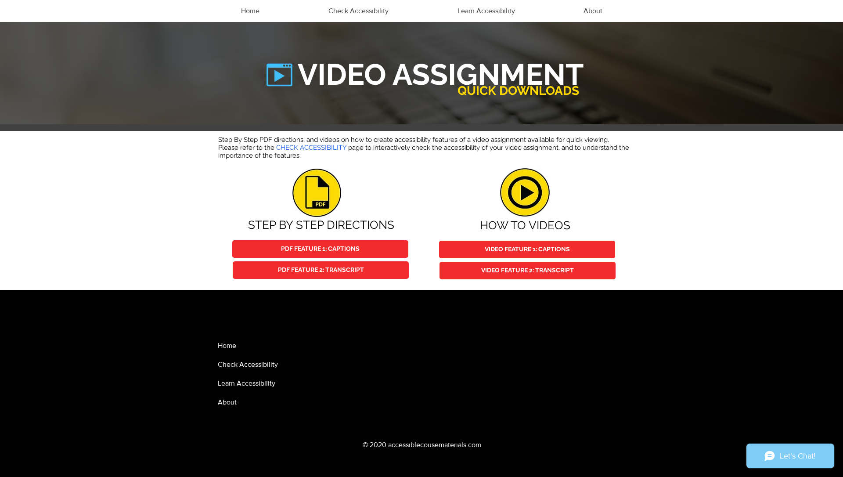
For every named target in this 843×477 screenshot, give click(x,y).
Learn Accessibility (246, 383)
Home (227, 345)
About (227, 402)
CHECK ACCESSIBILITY (311, 148)
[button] (527, 249)
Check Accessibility (248, 364)
